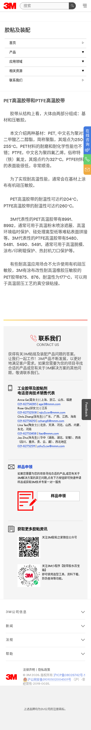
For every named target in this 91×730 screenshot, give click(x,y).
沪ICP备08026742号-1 (69, 675)
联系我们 (15, 80)
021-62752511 (26, 446)
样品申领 (58, 496)
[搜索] (72, 5)
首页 (12, 43)
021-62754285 (27, 404)
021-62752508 (27, 412)
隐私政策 (44, 669)
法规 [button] (9, 640)
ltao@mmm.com (49, 433)
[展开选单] (85, 6)
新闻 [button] (9, 626)
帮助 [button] (9, 654)
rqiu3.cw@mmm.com (52, 412)
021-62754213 (27, 421)
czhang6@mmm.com (51, 421)
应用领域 (15, 62)
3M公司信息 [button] (16, 612)
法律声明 (29, 669)
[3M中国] (10, 5)
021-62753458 (27, 433)
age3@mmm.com (49, 404)
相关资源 (15, 71)
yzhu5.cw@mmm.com (51, 446)
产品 (12, 52)
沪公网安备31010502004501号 (49, 679)
